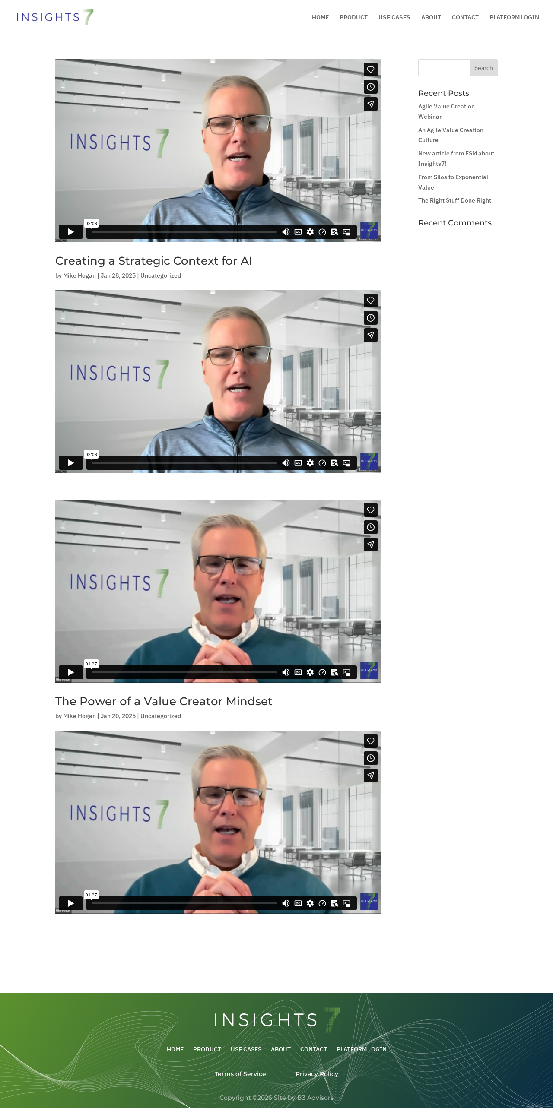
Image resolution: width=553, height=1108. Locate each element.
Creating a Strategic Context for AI (153, 261)
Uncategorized (160, 275)
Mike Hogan (79, 275)
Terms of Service (240, 1074)
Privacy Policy (317, 1074)
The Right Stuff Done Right (454, 200)
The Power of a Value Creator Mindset (164, 701)
